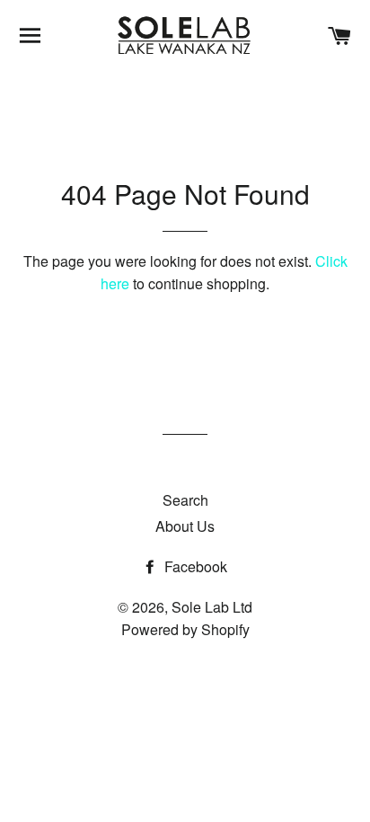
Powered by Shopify (185, 629)
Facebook (194, 566)
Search (185, 500)
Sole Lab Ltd (212, 607)
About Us (185, 526)
